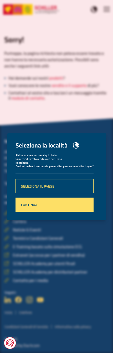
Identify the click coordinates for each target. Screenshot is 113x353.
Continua (29, 204)
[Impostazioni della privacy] (10, 343)
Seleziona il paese (37, 186)
